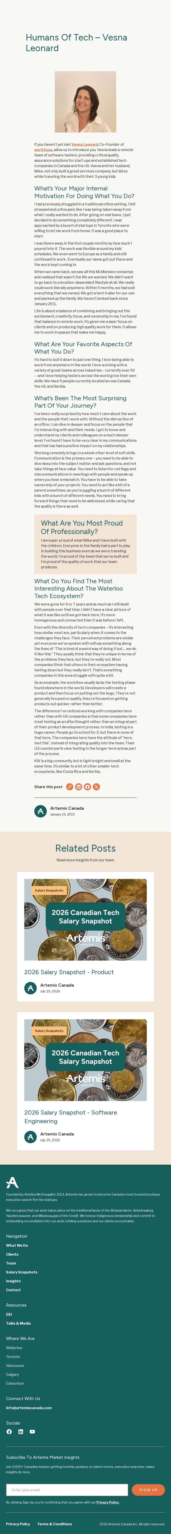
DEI (9, 1314)
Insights (13, 1281)
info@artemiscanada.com (29, 1408)
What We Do (17, 1245)
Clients (12, 1254)
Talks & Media (18, 1323)
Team (11, 1263)
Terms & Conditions (54, 1524)
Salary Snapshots (21, 1272)
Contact (13, 1290)
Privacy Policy (18, 1524)
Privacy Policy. (107, 1502)
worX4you (43, 150)
